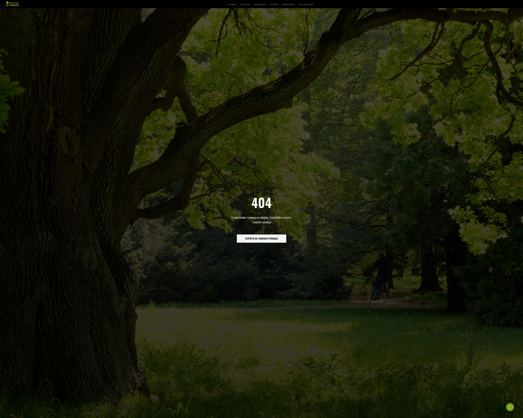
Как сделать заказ (306, 4)
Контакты (274, 4)
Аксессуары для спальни (316, 2)
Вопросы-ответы (260, 4)
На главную (232, 4)
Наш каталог (245, 4)
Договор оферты (288, 4)
